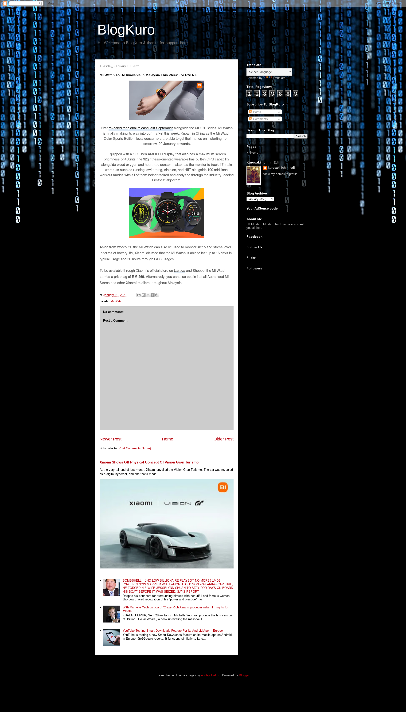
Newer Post (110, 439)
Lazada (179, 270)
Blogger (244, 675)
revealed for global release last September (141, 127)
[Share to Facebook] (152, 295)
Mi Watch (116, 301)
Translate (279, 78)
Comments (260, 119)
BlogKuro (126, 30)
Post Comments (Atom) (135, 448)
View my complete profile (280, 174)
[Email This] (139, 295)
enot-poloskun (210, 675)
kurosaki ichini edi (281, 167)
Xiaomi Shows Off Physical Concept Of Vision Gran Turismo (149, 462)
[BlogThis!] (143, 295)
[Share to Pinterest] (156, 295)
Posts (256, 112)
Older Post (224, 439)
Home (167, 439)
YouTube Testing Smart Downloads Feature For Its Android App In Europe (173, 630)
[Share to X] (147, 295)
